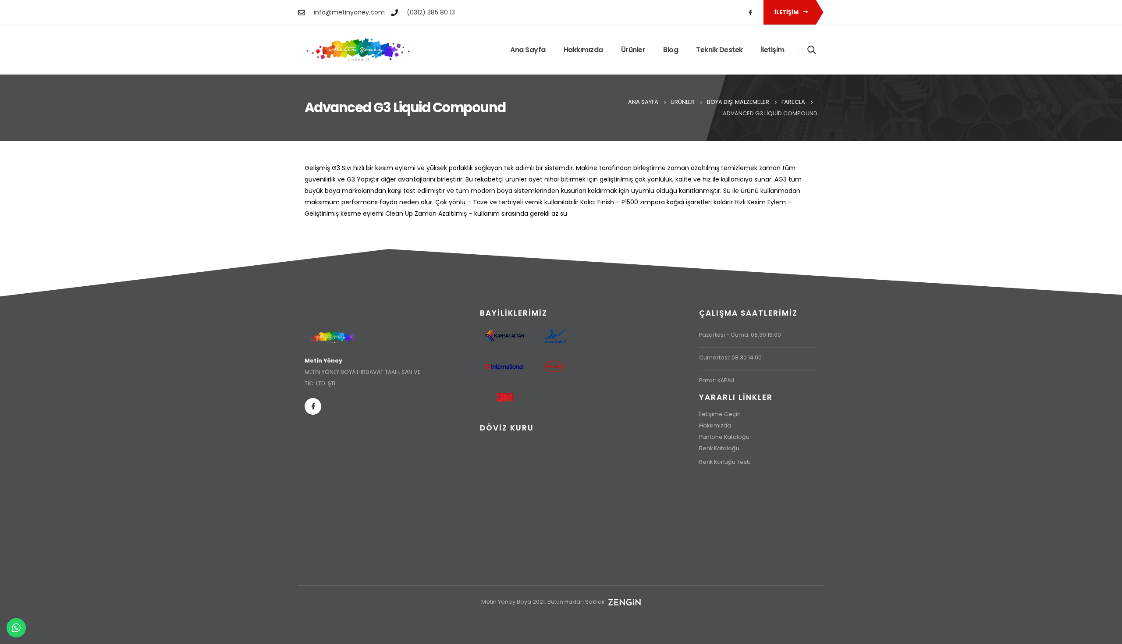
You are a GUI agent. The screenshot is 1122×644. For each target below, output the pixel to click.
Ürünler (633, 50)
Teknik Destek (719, 50)
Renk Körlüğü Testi (724, 462)
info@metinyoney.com (349, 12)
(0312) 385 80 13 (431, 12)
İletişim (787, 12)
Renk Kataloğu (719, 448)
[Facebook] (750, 12)
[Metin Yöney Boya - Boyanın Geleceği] (358, 50)
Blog (670, 50)
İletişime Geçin (720, 414)
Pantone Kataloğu (724, 437)
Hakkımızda (583, 50)
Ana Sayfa (528, 50)
